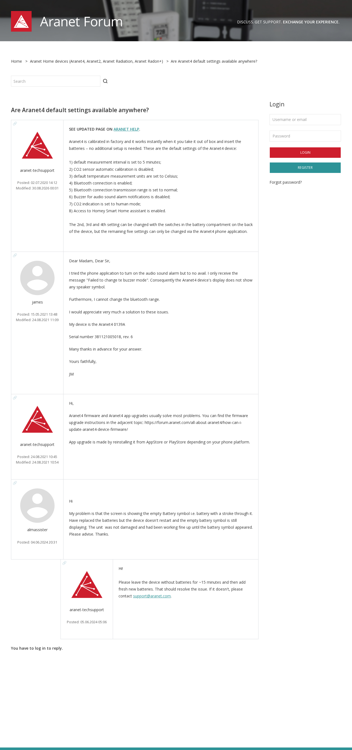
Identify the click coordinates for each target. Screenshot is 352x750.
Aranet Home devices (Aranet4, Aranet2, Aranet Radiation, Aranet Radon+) (96, 61)
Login (305, 152)
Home (16, 61)
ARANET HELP (126, 129)
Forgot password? (286, 182)
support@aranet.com (152, 596)
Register (305, 167)
